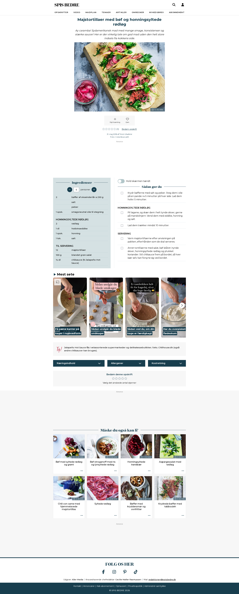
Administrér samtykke (155, 586)
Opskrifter (61, 12)
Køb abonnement (105, 586)
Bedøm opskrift (129, 129)
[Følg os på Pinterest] (125, 572)
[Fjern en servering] (69, 189)
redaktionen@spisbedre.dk (162, 579)
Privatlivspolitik (135, 586)
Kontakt (77, 586)
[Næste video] (182, 305)
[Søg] (174, 4)
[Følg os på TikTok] (135, 572)
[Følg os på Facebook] (103, 572)
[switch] (121, 181)
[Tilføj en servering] (94, 189)
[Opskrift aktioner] (82, 471)
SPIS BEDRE (66, 5)
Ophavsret (121, 586)
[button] (70, 308)
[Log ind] (183, 4)
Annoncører (89, 586)
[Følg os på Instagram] (114, 572)
